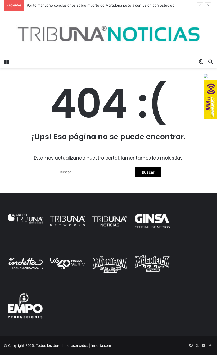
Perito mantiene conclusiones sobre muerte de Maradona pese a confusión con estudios (100, 5)
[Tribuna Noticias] (108, 33)
